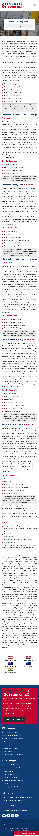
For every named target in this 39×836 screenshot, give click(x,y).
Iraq (18, 582)
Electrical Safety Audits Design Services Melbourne (16, 501)
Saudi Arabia (33, 619)
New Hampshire (7, 645)
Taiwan (16, 626)
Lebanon (34, 589)
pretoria (14, 613)
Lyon (21, 594)
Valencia (34, 633)
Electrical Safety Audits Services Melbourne (22, 499)
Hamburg (12, 580)
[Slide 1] (16, 34)
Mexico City (29, 599)
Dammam (25, 564)
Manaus (10, 596)
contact (27, 548)
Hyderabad (5, 582)
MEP (31, 828)
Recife (16, 615)
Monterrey (5, 601)
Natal (19, 603)
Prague (10, 613)
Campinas (19, 555)
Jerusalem (10, 585)
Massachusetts (14, 642)
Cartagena (17, 557)
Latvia (29, 589)
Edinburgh (34, 569)
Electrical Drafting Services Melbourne (13, 105)
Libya (18, 592)
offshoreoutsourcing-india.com (21, 824)
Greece (12, 578)
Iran (14, 582)
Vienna (20, 636)
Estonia (21, 571)
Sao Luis (18, 619)
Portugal (4, 613)
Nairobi (9, 603)
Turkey (8, 631)
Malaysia (4, 596)
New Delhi (33, 642)
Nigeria (22, 606)
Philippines (18, 610)
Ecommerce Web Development (13, 765)
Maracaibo (23, 596)
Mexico (22, 642)
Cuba (10, 564)
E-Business (7, 784)
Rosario (14, 617)
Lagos (15, 589)
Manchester (16, 596)
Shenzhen (20, 622)
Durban (16, 569)
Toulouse (22, 629)
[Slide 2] (19, 34)
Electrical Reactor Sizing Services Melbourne (16, 418)
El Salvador (9, 571)
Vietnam (25, 636)
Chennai (30, 557)
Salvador (26, 617)
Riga (20, 615)
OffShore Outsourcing (9, 41)
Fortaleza (10, 573)
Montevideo (12, 601)
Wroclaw (34, 638)
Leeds (4, 592)
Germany (9, 576)
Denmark (4, 566)
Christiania (9, 559)
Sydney (11, 626)
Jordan (35, 585)
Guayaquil (4, 580)
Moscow (27, 642)
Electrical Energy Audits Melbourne (12, 249)
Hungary (34, 580)
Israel (26, 582)
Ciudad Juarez (27, 559)
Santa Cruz (33, 617)
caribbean (10, 557)
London (17, 594)
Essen (16, 571)
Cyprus (20, 564)
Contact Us (25, 831)
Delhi (35, 564)
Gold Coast (33, 576)
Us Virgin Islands (24, 633)
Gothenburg (5, 578)
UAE (12, 631)
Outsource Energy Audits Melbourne (19, 255)
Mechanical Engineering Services (14, 742)
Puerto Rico (25, 613)
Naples (14, 603)
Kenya (11, 587)
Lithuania (34, 592)
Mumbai (24, 601)
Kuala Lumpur (33, 587)
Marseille (29, 596)
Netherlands (25, 603)
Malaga (35, 594)
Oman (11, 608)
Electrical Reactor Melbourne (12, 414)
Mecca (35, 596)
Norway (26, 606)
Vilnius (30, 636)
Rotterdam (20, 617)
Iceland (26, 640)
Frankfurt (21, 573)
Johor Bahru (27, 585)
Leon (14, 592)
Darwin (31, 564)
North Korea (17, 645)
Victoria (15, 636)
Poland (25, 610)
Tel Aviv (27, 626)
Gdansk (34, 573)
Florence (4, 573)
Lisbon (28, 592)
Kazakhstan (5, 587)
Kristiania (25, 587)
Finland (35, 571)
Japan (35, 582)
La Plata (9, 589)
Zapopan (4, 640)
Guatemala (34, 578)
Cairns (4, 555)
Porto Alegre (32, 610)
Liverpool (4, 594)
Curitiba (15, 564)
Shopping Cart (8, 771)
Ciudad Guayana (17, 559)
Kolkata (15, 587)
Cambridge (13, 555)
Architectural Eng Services (12, 732)
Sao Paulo (25, 619)
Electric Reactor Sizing (18, 339)
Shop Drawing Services (11, 748)
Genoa (4, 576)
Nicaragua (16, 606)
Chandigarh (24, 557)
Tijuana (12, 629)
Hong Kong (18, 640)
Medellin (4, 599)
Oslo (15, 608)
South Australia (12, 624)
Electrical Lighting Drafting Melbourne (14, 331)
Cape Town (33, 555)
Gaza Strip (28, 573)
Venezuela (5, 636)
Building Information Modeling (13, 755)
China (3, 559)
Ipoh (10, 582)
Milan (35, 599)
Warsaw (34, 636)
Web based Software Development (14, 768)
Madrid (30, 594)
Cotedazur (5, 564)
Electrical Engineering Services (13, 739)
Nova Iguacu (33, 606)
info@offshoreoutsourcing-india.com (15, 810)
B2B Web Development (11, 774)
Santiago (4, 619)
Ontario (4, 647)
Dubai (24, 566)
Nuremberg (5, 608)
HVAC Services (8, 751)
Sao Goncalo (11, 619)
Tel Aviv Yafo (33, 626)
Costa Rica (33, 562)
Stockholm (27, 624)
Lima (23, 592)
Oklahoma (34, 645)
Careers (18, 831)
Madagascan (5, 642)
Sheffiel (14, 622)
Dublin (29, 566)
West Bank (5, 638)
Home (10, 26)
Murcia (35, 601)
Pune (31, 613)
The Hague (5, 629)
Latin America (22, 589)
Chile (35, 557)
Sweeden (34, 624)
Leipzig (9, 592)
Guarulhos (26, 578)
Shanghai (8, 622)
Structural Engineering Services (13, 735)
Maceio (25, 594)
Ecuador (27, 569)
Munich (30, 601)
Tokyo (17, 629)
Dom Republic (12, 566)
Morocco (19, 601)
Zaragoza (11, 640)
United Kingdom (32, 631)
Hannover (19, 580)
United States (6, 633)
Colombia (10, 562)
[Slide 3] (22, 34)
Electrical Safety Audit (18, 424)
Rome (9, 617)
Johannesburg (19, 585)
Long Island (33, 640)
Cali (8, 555)
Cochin (35, 559)
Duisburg (34, 566)
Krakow (20, 587)
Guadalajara (19, 578)
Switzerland (5, 626)
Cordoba (26, 562)
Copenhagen (18, 562)
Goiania (26, 576)
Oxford (19, 608)
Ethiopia (26, 571)
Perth (8, 610)
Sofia (31, 622)
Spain (20, 624)
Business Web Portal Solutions (13, 781)
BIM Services (24, 828)
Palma (29, 608)
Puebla (20, 613)
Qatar (35, 613)
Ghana (15, 576)
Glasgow (20, 576)
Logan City (11, 594)
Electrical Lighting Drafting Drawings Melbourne (22, 335)
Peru (12, 610)
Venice (10, 636)
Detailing (11, 831)
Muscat (4, 603)
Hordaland (27, 580)
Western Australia (16, 638)
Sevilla (4, 622)
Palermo (24, 608)
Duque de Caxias (7, 569)
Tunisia (35, 629)
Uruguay (15, 633)
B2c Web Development (11, 778)
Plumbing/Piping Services (12, 745)
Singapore (26, 622)
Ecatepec (21, 569)
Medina (10, 599)
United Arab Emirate (20, 631)
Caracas (4, 557)
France (16, 573)
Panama (34, 608)
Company (6, 828)
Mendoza (22, 599)
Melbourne (16, 599)
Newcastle (9, 606)
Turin (3, 631)
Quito (11, 615)
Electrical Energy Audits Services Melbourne (23, 253)
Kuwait (4, 589)
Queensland (5, 615)
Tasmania (21, 626)
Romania (4, 617)
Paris (3, 610)
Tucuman (28, 629)
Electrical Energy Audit (18, 184)
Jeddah (4, 585)
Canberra (26, 555)
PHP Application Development (13, 787)
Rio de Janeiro (27, 615)
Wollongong (27, 638)
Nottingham (26, 645)
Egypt (3, 571)
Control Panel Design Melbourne (11, 177)
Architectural (15, 828)
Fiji (30, 571)
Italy (31, 582)
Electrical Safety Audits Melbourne (12, 497)
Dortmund (19, 566)
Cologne (4, 562)
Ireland (22, 582)
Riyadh (35, 615)
